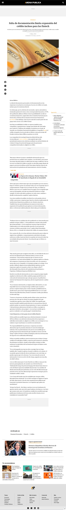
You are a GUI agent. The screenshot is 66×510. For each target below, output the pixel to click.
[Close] (41, 245)
